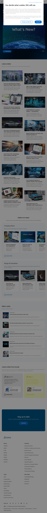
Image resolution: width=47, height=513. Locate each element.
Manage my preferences (26, 21)
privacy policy (27, 18)
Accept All (38, 21)
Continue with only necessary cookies (35, 2)
